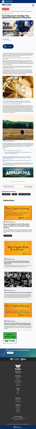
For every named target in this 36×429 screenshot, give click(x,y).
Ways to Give (18, 384)
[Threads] (18, 418)
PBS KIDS (18, 400)
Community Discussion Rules (18, 419)
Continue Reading (8, 235)
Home (3, 11)
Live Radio (18, 390)
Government (9, 258)
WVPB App (18, 393)
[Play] (4, 222)
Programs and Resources (18, 401)
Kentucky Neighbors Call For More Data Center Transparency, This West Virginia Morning (16, 225)
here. (21, 150)
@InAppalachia (5, 147)
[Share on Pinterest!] (6, 41)
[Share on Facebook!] (4, 41)
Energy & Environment (9, 221)
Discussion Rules (18, 385)
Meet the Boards (18, 406)
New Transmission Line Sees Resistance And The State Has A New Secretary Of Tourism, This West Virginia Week (16, 262)
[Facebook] (15, 418)
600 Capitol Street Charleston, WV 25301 (18, 372)
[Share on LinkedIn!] (8, 41)
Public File (18, 379)
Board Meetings (18, 405)
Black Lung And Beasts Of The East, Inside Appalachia (18, 292)
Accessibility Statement (18, 376)
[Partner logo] (11, 359)
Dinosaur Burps (26, 160)
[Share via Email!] (10, 41)
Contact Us (18, 409)
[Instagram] (17, 418)
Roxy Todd (4, 163)
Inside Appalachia (6, 194)
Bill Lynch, (8, 259)
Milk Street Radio (9, 158)
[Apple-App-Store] (11, 418)
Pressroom (18, 411)
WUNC (16, 157)
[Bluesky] (22, 418)
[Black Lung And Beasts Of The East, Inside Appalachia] (18, 279)
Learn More (10, 352)
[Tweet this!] (3, 41)
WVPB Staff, (8, 222)
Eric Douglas (13, 163)
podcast (14, 194)
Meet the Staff (18, 410)
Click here (6, 152)
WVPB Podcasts (6, 11)
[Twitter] (24, 418)
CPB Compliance (18, 380)
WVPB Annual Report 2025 (18, 381)
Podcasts (18, 389)
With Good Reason (23, 156)
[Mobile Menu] (33, 5)
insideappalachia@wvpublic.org (20, 146)
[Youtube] (20, 418)
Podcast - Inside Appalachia (24, 194)
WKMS (7, 157)
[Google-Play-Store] (13, 418)
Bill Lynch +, (9, 290)
